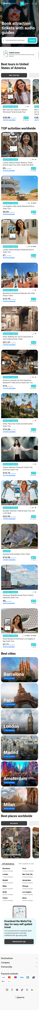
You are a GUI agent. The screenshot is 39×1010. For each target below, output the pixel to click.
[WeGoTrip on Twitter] (27, 989)
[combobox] (15, 40)
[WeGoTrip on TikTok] (22, 989)
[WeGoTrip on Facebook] (12, 989)
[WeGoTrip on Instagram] (7, 989)
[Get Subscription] (22, 3)
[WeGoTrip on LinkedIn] (32, 989)
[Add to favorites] (27, 81)
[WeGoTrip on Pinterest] (17, 989)
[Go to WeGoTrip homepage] (5, 3)
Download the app (19, 942)
